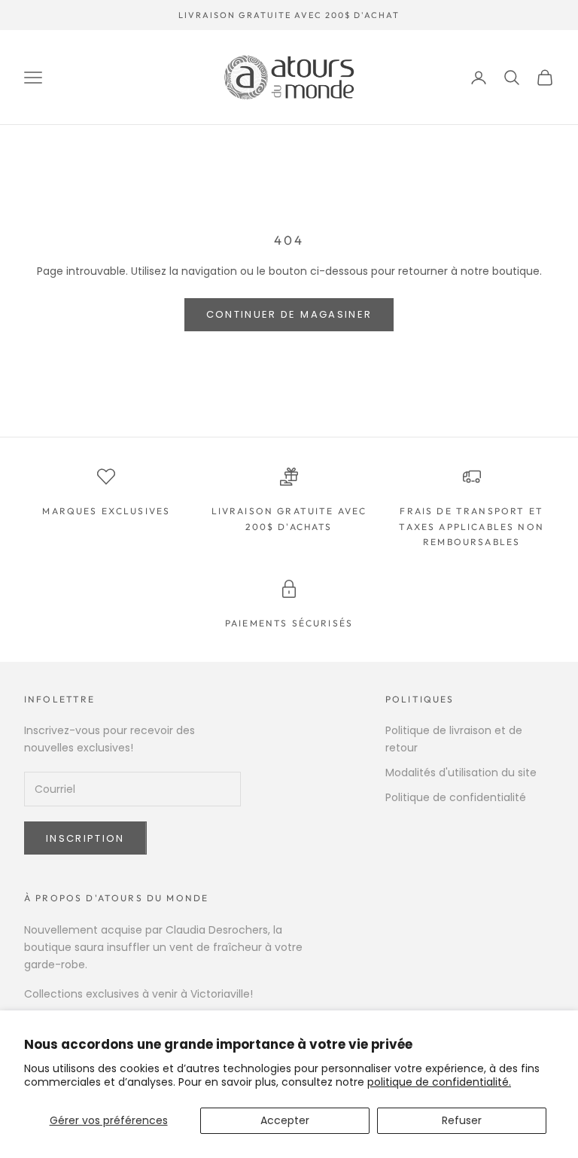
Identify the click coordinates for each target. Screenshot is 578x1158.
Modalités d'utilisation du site (461, 772)
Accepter (284, 1120)
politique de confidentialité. (439, 1081)
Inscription (85, 838)
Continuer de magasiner (289, 314)
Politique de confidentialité (455, 797)
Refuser (462, 1120)
